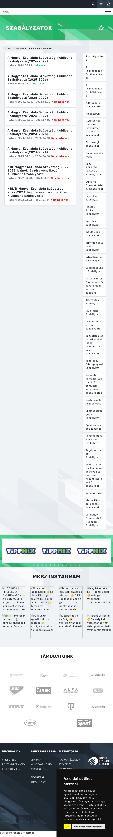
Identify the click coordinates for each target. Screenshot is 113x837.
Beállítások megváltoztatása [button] (88, 826)
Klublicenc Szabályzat (41, 48)
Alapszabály (93, 113)
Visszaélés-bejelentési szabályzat (93, 504)
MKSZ (7, 48)
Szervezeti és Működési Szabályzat (94, 439)
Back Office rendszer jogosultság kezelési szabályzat (93, 128)
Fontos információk (13, 764)
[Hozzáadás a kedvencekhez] (101, 28)
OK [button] (67, 826)
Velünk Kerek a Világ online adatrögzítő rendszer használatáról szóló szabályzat (94, 475)
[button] (33, 565)
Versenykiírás (94, 493)
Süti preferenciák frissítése (17, 832)
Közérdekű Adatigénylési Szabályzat (94, 364)
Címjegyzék (9, 759)
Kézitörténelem (11, 769)
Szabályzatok (19, 48)
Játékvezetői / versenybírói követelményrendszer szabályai (94, 285)
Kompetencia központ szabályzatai (94, 325)
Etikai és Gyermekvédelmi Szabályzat (94, 185)
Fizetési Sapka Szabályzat (92, 210)
